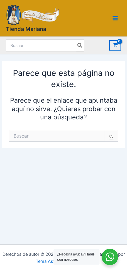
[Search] (80, 45)
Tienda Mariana (26, 29)
